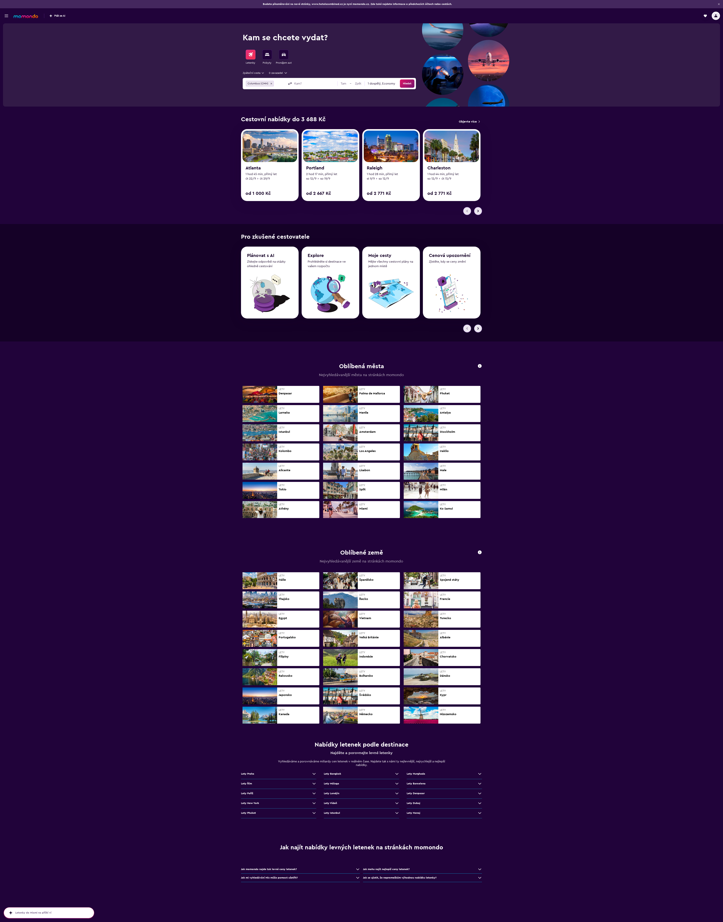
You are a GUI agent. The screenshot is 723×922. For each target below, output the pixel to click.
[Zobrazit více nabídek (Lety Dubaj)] (479, 803)
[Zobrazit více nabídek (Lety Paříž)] (314, 793)
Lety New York (250, 803)
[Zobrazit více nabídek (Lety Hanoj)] (479, 813)
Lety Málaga (331, 783)
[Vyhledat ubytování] (267, 54)
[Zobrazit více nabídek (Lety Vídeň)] (397, 803)
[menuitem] (251, 57)
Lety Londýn (331, 793)
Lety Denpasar (416, 793)
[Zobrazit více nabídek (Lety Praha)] (314, 774)
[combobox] (254, 73)
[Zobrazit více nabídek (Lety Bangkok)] (397, 774)
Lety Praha (247, 774)
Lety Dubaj (413, 803)
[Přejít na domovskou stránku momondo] (26, 16)
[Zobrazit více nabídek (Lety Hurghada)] (479, 774)
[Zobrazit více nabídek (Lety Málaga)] (397, 783)
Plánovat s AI (260, 255)
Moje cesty (379, 255)
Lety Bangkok (332, 774)
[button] (719, 4)
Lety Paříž (247, 793)
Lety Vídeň (330, 803)
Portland (315, 168)
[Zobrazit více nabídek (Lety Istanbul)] (397, 813)
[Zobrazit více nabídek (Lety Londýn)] (397, 793)
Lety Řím (246, 783)
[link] (469, 121)
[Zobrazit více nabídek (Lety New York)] (314, 803)
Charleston (439, 168)
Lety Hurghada (416, 774)
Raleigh (374, 168)
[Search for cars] (284, 54)
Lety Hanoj (413, 813)
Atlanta (253, 168)
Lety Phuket (248, 813)
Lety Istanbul (332, 813)
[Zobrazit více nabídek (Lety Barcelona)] (479, 783)
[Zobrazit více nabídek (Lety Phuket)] (314, 813)
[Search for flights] (250, 54)
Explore (316, 255)
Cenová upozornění (449, 255)
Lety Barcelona (416, 783)
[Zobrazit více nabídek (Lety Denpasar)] (479, 793)
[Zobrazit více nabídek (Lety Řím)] (314, 783)
